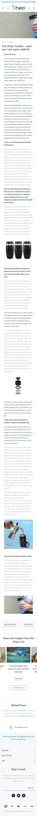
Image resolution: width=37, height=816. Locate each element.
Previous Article (10, 624)
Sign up (30, 788)
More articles (18, 687)
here (22, 736)
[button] (34, 2)
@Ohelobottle (22, 711)
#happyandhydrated (27, 716)
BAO (30, 811)
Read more (18, 678)
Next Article (28, 624)
